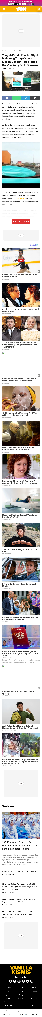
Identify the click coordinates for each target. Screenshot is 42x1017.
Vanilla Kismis (6, 51)
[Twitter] (19, 981)
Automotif (17, 51)
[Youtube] (27, 981)
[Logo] (21, 9)
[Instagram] (14, 981)
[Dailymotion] (31, 981)
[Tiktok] (23, 981)
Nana (4, 852)
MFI (3, 877)
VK (5, 68)
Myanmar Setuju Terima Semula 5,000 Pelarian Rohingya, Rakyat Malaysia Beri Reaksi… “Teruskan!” (19, 886)
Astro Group (36, 1014)
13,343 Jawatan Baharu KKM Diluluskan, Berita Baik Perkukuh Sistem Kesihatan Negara (20, 845)
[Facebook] (10, 981)
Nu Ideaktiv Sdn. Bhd (19, 1014)
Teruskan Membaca (21, 221)
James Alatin (19, 198)
